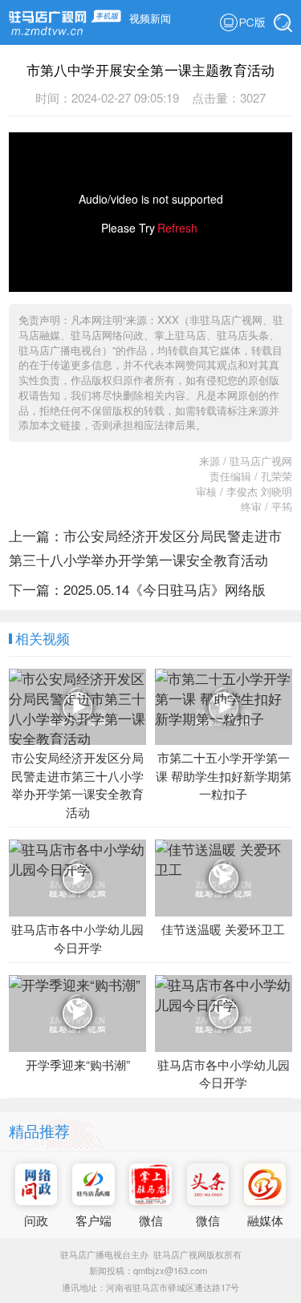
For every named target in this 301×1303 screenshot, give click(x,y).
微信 (151, 1220)
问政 (36, 1220)
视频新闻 (150, 18)
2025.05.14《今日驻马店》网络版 (164, 589)
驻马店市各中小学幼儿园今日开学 (77, 938)
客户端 (93, 1220)
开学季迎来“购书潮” (78, 1064)
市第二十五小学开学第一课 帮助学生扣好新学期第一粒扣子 (223, 775)
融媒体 (265, 1220)
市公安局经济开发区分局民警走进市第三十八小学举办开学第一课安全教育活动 (77, 784)
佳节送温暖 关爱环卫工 (223, 929)
